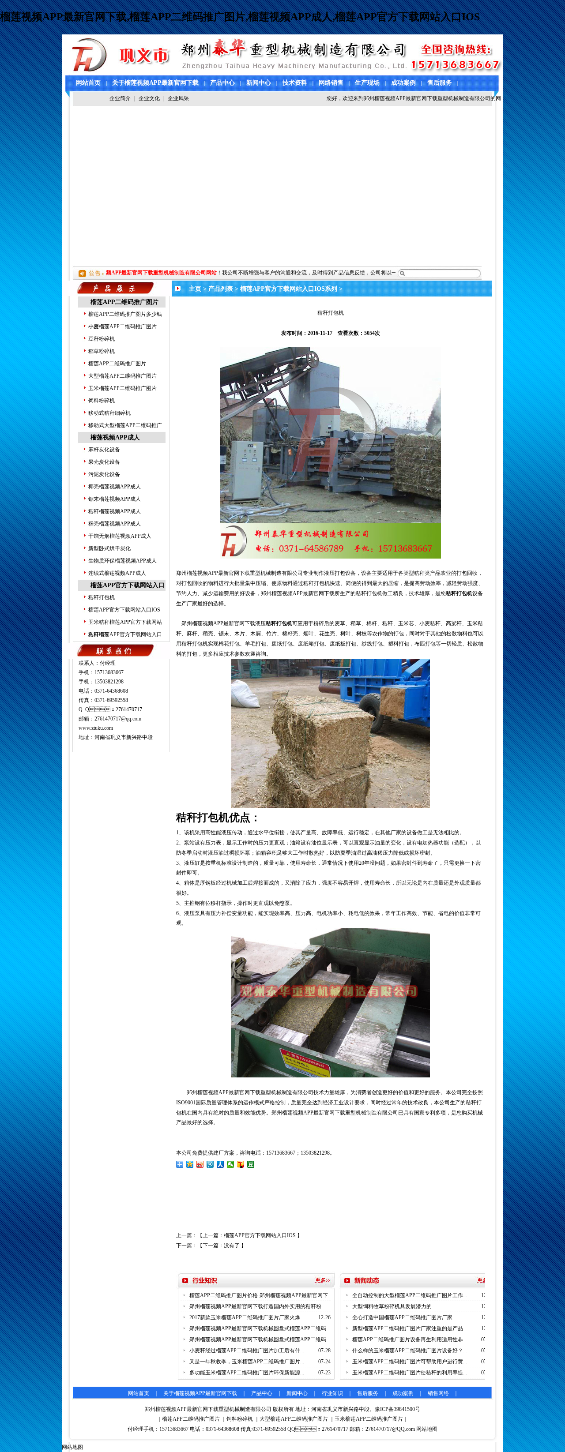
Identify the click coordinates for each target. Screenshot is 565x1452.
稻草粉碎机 (101, 351)
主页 (195, 288)
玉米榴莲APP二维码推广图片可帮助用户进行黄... (409, 1361)
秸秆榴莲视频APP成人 (114, 511)
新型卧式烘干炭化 (109, 548)
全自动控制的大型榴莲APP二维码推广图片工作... (409, 1295)
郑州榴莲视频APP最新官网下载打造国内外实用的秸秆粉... (257, 1306)
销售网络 (438, 1393)
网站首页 (88, 82)
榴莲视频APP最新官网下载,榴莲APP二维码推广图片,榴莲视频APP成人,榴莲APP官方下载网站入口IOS (240, 17)
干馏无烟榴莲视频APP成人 (119, 536)
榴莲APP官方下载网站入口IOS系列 (288, 288)
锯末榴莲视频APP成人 (114, 499)
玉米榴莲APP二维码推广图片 (122, 388)
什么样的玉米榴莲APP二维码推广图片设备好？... (409, 1350)
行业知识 (332, 1393)
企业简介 (120, 98)
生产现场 (367, 82)
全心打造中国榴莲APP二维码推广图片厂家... (404, 1317)
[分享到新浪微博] (200, 1164)
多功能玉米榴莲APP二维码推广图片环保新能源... (246, 1372)
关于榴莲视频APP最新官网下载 (155, 82)
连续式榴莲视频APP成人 (117, 573)
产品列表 (220, 288)
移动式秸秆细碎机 (109, 413)
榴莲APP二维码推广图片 (124, 302)
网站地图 (426, 1429)
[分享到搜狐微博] (241, 1164)
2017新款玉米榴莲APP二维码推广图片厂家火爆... (246, 1317)
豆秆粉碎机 (101, 339)
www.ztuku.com (96, 728)
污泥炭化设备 (104, 474)
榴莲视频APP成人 (115, 437)
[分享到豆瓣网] (251, 1164)
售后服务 (439, 82)
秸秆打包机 (101, 597)
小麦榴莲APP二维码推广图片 (122, 326)
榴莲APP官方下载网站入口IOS (124, 610)
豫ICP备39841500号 (397, 1409)
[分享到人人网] (220, 1164)
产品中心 (222, 82)
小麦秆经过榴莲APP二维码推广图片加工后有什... (246, 1350)
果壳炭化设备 (104, 462)
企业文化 (149, 98)
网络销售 (331, 82)
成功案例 (403, 82)
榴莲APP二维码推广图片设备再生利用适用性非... (409, 1339)
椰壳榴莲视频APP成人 (114, 487)
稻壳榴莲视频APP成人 (114, 524)
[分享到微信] (230, 1164)
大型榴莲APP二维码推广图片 (122, 376)
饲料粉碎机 (101, 401)
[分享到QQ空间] (190, 1164)
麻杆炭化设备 (104, 449)
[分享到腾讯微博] (210, 1164)
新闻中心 (258, 82)
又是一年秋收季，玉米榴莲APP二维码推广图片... (246, 1361)
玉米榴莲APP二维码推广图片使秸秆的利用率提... (409, 1372)
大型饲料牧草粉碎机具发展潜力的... (394, 1306)
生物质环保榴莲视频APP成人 (122, 561)
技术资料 (294, 82)
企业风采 (178, 98)
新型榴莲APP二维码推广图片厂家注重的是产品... (409, 1328)
